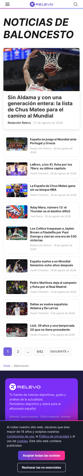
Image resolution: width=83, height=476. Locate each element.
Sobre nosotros (29, 416)
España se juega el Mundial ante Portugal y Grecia (53, 141)
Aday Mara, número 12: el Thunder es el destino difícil (50, 209)
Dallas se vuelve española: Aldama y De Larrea (49, 306)
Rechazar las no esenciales (41, 467)
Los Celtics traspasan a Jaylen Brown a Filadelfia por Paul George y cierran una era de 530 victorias (53, 234)
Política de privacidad (54, 436)
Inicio (6, 365)
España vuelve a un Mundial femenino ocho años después (51, 263)
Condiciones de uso (20, 436)
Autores (65, 416)
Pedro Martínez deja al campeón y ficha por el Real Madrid (53, 284)
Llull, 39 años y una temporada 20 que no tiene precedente (52, 327)
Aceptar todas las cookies (41, 455)
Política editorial (49, 416)
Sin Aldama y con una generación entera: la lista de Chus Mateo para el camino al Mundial (40, 106)
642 (40, 351)
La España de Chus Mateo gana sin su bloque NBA (52, 187)
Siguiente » (59, 351)
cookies (22, 441)
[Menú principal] (7, 4)
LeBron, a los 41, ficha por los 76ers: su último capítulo (51, 166)
